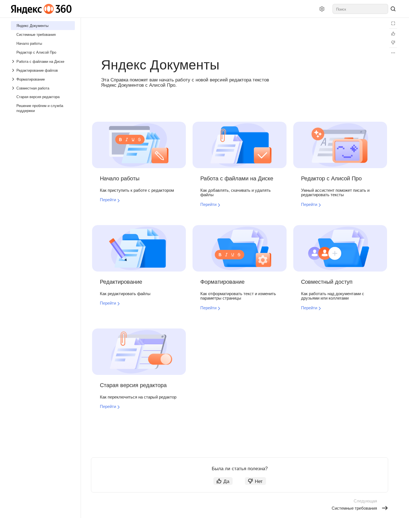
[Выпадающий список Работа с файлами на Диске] (13, 61)
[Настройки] (322, 9)
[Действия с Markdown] (393, 53)
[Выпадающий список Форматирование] (13, 79)
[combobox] (360, 9)
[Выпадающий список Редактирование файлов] (13, 70)
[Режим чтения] (393, 23)
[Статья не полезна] (393, 42)
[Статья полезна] (393, 34)
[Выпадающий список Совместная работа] (13, 88)
